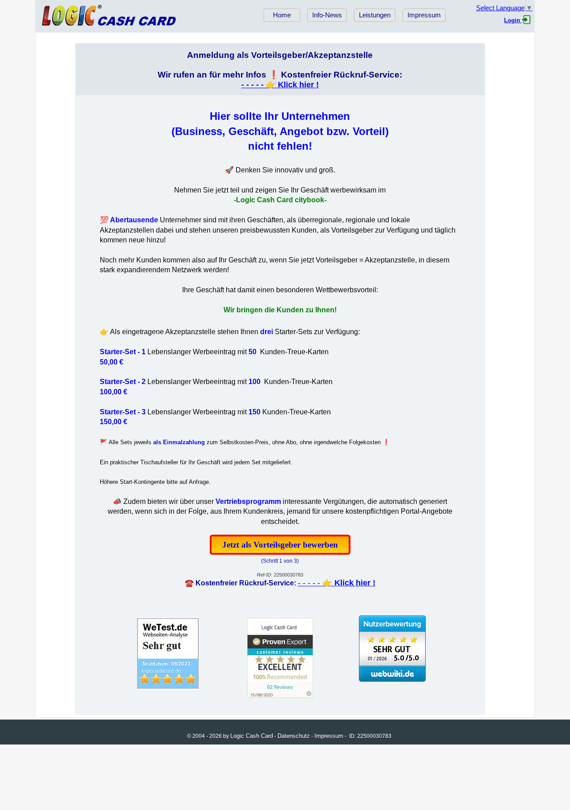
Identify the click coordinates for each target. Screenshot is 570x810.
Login (513, 20)
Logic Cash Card (251, 735)
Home (282, 15)
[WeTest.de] (167, 689)
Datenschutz (293, 735)
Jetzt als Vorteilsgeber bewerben (280, 544)
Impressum (424, 15)
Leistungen (375, 15)
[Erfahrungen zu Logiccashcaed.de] (280, 698)
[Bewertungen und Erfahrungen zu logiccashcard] (392, 679)
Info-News (327, 15)
